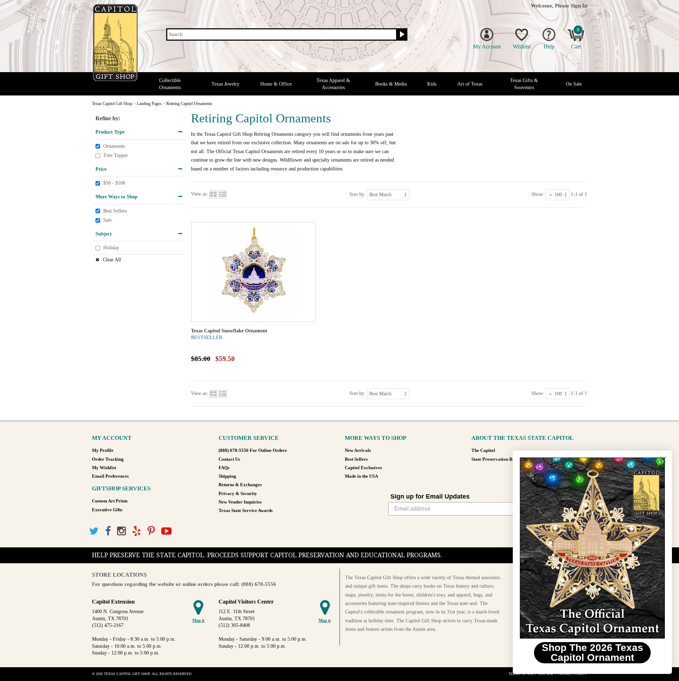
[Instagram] (121, 531)
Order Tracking (108, 459)
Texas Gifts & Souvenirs (524, 84)
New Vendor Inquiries (240, 502)
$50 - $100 (114, 183)
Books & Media (391, 84)
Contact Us (229, 459)
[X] (94, 531)
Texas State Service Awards (246, 510)
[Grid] (213, 194)
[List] (223, 194)
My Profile (103, 450)
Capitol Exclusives (363, 467)
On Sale (574, 84)
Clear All (112, 259)
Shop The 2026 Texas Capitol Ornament (592, 652)
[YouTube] (166, 531)
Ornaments (114, 146)
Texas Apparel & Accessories (333, 84)
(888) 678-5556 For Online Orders (253, 450)
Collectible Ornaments (170, 84)
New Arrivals (358, 450)
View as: (199, 194)
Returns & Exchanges (240, 484)
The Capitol (483, 450)
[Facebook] (108, 531)
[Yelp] (137, 531)
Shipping (227, 476)
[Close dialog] (663, 459)
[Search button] (401, 34)
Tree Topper (115, 155)
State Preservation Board (496, 459)
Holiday (111, 248)
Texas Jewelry (225, 84)
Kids (431, 84)
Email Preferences (110, 476)
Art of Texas (469, 84)
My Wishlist (104, 467)
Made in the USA (361, 476)
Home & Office (276, 84)
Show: (538, 194)
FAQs (224, 467)
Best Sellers (115, 211)
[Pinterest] (151, 531)
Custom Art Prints (110, 501)
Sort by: (357, 194)
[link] (592, 548)
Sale (107, 220)
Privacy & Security (238, 493)
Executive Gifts (107, 509)
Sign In (579, 5)
